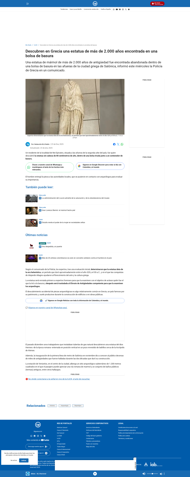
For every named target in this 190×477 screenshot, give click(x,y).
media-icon (95, 474)
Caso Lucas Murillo (76, 9)
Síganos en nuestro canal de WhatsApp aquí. (47, 307)
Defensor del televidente (93, 430)
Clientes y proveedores (93, 441)
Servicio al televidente (93, 427)
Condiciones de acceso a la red (128, 427)
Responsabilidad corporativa (127, 430)
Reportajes (78, 405)
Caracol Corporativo (63, 452)
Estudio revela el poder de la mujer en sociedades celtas (63, 222)
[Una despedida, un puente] (32, 246)
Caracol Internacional (63, 449)
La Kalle (59, 435)
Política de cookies (124, 435)
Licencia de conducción (91, 9)
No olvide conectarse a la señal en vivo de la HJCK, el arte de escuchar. (59, 379)
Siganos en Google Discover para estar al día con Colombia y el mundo (102, 166)
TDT (87, 433)
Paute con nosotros (92, 444)
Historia (52, 405)
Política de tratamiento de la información (130, 433)
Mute (144, 473)
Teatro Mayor (61, 446)
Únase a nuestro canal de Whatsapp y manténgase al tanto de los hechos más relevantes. (48, 167)
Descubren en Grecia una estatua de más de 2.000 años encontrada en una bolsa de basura (68, 45)
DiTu (58, 441)
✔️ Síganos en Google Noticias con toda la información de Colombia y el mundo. (77, 300)
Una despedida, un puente (52, 246)
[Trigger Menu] (27, 3)
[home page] (95, 3)
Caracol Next (61, 455)
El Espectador (61, 444)
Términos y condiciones (125, 438)
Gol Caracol (60, 433)
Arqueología (64, 405)
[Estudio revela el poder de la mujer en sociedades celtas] (32, 223)
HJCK (35, 45)
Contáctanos (90, 438)
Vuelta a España (106, 9)
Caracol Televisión (62, 430)
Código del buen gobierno (94, 435)
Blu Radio (28, 45)
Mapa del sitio (90, 446)
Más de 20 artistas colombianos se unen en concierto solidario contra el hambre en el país (77, 258)
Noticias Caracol (62, 427)
